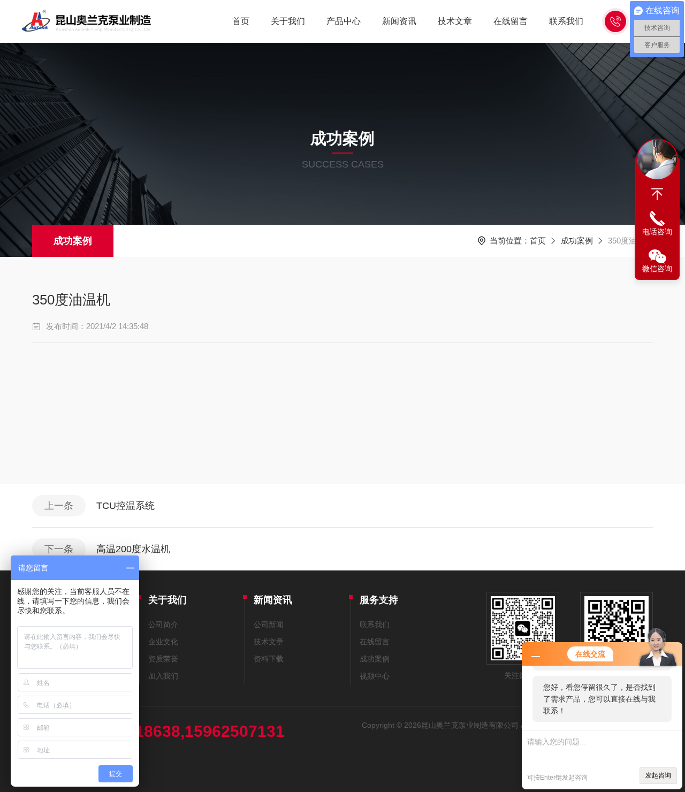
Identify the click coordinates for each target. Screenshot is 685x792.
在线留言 (510, 21)
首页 (240, 21)
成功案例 (73, 240)
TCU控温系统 (125, 505)
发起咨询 (658, 775)
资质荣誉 (163, 658)
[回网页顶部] (657, 194)
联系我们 (566, 21)
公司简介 (163, 624)
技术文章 (455, 21)
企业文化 (163, 641)
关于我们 (288, 21)
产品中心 (343, 21)
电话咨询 (657, 231)
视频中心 (375, 676)
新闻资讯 (399, 21)
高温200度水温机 (133, 549)
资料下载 (269, 658)
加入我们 (163, 676)
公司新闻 (269, 624)
